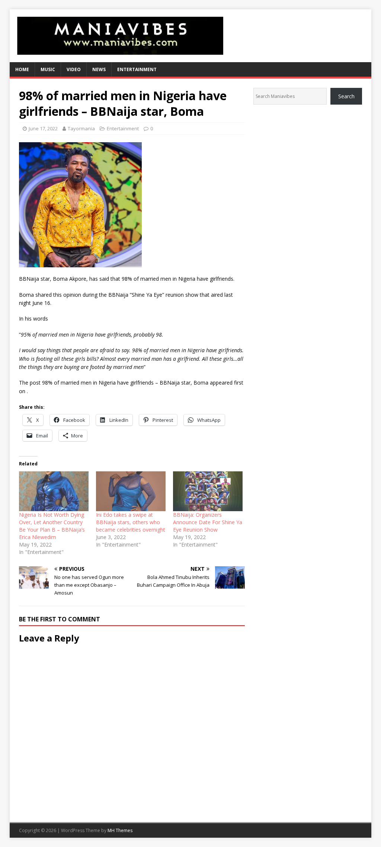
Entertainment (137, 69)
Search (346, 96)
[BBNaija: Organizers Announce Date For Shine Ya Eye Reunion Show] (208, 491)
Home (22, 69)
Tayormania (81, 128)
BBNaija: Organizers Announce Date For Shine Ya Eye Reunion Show (207, 522)
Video (74, 69)
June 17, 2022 (43, 128)
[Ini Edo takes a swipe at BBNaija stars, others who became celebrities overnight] (131, 491)
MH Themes (120, 830)
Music (48, 69)
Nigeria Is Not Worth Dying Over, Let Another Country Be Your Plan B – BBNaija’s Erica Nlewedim (52, 526)
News (99, 69)
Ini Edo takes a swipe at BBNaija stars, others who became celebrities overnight (130, 522)
